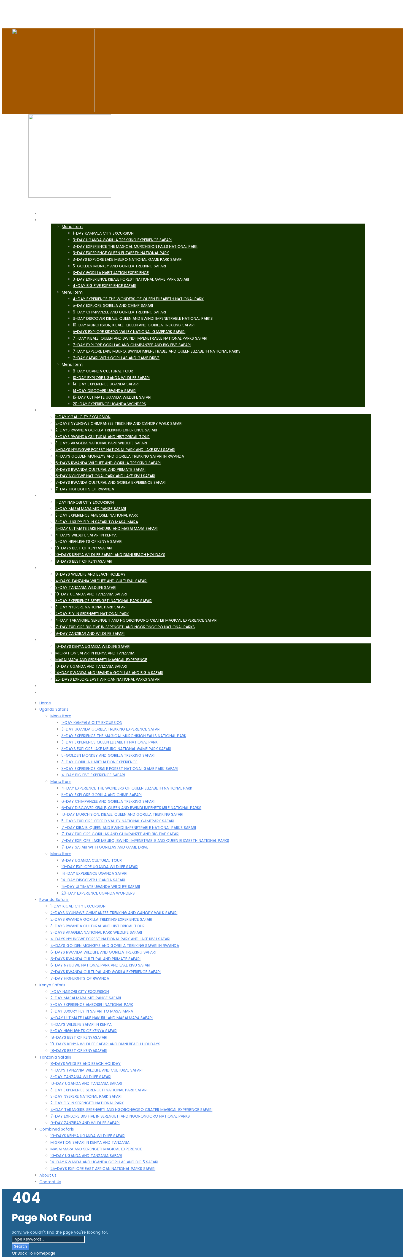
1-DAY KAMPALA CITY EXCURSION (103, 233)
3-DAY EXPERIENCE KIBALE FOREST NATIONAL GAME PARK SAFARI (131, 279)
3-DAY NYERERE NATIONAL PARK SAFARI (90, 607)
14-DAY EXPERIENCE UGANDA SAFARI (106, 384)
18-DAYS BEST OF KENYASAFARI (83, 548)
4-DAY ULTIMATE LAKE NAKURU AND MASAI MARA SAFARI (106, 528)
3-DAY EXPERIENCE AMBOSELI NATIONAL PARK (96, 515)
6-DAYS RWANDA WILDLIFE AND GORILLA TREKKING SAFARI (108, 463)
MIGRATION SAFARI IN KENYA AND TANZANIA (94, 653)
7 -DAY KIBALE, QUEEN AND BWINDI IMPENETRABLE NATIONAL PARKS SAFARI (140, 338)
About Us (47, 1175)
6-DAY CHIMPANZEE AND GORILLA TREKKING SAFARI (119, 312)
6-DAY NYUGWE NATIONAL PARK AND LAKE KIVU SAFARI (105, 476)
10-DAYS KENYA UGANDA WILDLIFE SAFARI (92, 646)
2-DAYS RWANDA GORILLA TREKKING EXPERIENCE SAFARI (106, 430)
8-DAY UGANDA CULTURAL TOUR (103, 371)
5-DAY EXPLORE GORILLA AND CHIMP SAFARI (113, 305)
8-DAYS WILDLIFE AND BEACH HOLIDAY (90, 574)
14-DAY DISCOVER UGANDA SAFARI (104, 390)
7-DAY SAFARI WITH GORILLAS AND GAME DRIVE (116, 358)
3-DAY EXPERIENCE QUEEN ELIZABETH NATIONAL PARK (121, 253)
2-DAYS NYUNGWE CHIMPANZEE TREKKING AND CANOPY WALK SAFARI (118, 423)
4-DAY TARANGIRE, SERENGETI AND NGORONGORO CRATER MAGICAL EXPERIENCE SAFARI (136, 620)
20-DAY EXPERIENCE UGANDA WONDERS (109, 404)
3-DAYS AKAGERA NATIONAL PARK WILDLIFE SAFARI (101, 443)
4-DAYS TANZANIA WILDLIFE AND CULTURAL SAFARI (101, 581)
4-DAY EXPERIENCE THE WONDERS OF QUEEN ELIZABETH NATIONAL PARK (138, 299)
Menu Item (72, 226)
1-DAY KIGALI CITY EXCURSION (82, 417)
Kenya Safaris (52, 985)
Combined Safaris (56, 1129)
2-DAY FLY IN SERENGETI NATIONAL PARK (92, 613)
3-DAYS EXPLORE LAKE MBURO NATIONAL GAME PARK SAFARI (127, 259)
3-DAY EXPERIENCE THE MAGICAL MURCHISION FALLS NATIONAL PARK (135, 246)
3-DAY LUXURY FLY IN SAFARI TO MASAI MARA (96, 522)
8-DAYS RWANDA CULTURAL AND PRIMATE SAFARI (100, 469)
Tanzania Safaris (55, 1057)
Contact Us (56, 692)
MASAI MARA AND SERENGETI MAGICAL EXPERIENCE (101, 659)
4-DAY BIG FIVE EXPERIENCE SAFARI (104, 285)
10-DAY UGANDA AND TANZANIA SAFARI (91, 594)
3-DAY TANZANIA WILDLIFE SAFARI (85, 587)
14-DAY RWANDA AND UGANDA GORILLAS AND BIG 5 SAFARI (109, 672)
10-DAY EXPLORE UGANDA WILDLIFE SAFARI (111, 377)
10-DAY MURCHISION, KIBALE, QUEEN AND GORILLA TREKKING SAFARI (134, 325)
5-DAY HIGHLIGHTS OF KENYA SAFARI (88, 541)
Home (45, 703)
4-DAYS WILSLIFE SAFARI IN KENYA (86, 535)
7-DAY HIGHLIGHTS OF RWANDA (84, 489)
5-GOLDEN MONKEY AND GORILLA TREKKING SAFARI (119, 266)
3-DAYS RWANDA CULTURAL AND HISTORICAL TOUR (102, 436)
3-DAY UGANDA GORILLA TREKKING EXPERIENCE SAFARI (122, 240)
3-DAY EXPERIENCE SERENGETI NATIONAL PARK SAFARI (103, 600)
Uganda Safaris (59, 220)
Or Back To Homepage (33, 1253)
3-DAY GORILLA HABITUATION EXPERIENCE (111, 272)
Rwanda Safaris (54, 899)
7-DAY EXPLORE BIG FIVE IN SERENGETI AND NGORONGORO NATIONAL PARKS (125, 627)
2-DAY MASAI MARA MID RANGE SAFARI (90, 508)
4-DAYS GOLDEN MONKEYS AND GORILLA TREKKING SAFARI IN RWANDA (119, 456)
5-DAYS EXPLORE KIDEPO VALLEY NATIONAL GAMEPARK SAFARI (129, 331)
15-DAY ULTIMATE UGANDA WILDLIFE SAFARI (112, 397)
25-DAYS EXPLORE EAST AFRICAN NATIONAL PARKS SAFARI (107, 679)
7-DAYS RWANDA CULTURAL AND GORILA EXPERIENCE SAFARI (110, 482)
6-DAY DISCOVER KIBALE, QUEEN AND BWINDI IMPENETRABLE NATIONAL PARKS (143, 318)
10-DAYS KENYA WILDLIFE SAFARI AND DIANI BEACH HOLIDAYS (110, 554)
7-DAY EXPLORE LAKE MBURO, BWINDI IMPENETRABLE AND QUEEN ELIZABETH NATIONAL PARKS (157, 351)
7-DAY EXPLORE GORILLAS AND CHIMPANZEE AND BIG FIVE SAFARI (132, 345)
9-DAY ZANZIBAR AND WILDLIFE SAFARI (90, 633)
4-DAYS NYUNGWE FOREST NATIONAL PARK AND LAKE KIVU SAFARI (115, 449)
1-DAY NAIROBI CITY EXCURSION (84, 502)
